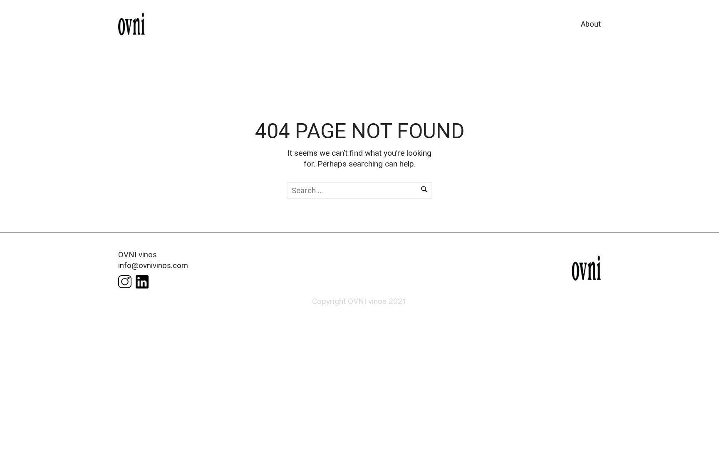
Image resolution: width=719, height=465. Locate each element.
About (591, 24)
